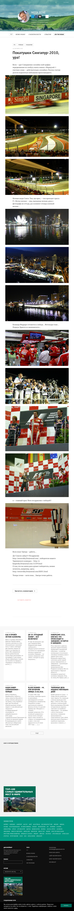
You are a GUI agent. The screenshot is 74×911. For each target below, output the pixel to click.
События (47, 34)
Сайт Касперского (55, 856)
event (35, 827)
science (48, 833)
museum (34, 831)
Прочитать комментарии (25, 591)
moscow (27, 831)
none (48, 831)
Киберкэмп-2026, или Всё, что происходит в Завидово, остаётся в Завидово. (59, 639)
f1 (48, 827)
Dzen (39, 16)
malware (7, 831)
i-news (59, 827)
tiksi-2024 (66, 833)
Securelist (52, 862)
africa (6, 824)
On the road (59, 34)
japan (29, 829)
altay (26, 824)
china (6, 827)
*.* (11, 34)
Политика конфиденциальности (57, 848)
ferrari (53, 827)
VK (36, 16)
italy (14, 829)
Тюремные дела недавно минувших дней (59, 689)
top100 (6, 836)
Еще (37, 733)
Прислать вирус (54, 852)
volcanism (32, 836)
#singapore (29, 44)
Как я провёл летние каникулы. (13, 636)
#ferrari (20, 44)
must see (42, 831)
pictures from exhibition (12, 833)
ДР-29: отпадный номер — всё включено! (35, 637)
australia (37, 824)
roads (36, 833)
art (31, 824)
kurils (44, 829)
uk (25, 836)
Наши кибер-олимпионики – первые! (12, 689)
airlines (12, 824)
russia (42, 833)
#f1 (15, 44)
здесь (16, 908)
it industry (21, 829)
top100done (14, 836)
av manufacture (47, 824)
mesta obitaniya (17, 831)
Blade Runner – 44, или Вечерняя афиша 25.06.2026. (36, 689)
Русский (66, 2)
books (56, 824)
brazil (62, 824)
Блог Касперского (55, 859)
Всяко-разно (20, 34)
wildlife (39, 836)
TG (32, 16)
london (59, 829)
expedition (42, 827)
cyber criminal (26, 827)
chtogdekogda (15, 827)
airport (19, 824)
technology (57, 833)
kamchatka (36, 829)
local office (51, 829)
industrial (7, 829)
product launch (27, 833)
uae (21, 836)
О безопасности (35, 34)
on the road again (58, 831)
